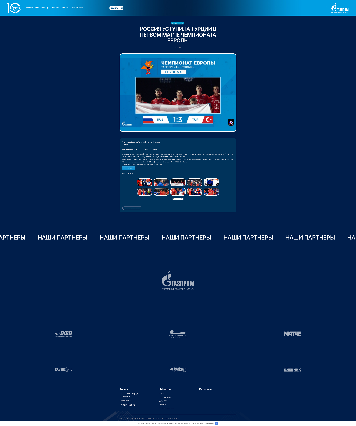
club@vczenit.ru (125, 400)
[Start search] (103, 7)
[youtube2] (91, 8)
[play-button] (93, 8)
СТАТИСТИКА (128, 168)
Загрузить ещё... (178, 199)
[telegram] (96, 8)
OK (216, 423)
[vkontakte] (88, 8)
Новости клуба (177, 23)
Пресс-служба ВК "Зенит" (132, 208)
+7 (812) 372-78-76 (127, 405)
